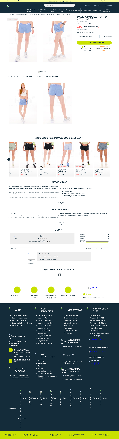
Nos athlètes (94, 330)
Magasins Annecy (44, 338)
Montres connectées (45, 373)
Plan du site (108, 435)
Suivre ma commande (19, 318)
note (18, 248)
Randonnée (42, 363)
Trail (39, 366)
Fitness (40, 368)
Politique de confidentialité (31, 435)
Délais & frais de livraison (73, 379)
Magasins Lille (43, 341)
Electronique (68, 325)
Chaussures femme (71, 318)
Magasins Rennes (44, 330)
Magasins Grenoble (44, 335)
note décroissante (97, 248)
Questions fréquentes (19, 315)
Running (41, 361)
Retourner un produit (19, 320)
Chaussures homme (71, 315)
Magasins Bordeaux (45, 343)
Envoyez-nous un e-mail (22, 361)
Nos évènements (96, 328)
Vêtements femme (21, 14)
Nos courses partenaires (98, 325)
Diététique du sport (70, 330)
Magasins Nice (43, 328)
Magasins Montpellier (45, 323)
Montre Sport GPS (44, 371)
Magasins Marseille (44, 325)
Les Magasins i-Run (45, 315)
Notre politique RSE (97, 318)
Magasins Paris (43, 318)
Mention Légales (12, 435)
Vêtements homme (70, 320)
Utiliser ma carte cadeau (20, 378)
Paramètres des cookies (76, 435)
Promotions (68, 333)
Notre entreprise (95, 315)
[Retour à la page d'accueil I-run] (15, 8)
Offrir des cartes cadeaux (20, 375)
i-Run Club (94, 335)
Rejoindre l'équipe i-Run (98, 320)
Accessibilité (98, 434)
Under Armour (51, 14)
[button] (88, 36)
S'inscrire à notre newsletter (99, 333)
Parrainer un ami (17, 325)
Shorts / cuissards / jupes (37, 14)
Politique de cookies (55, 435)
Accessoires (68, 328)
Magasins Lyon (43, 333)
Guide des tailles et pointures (22, 323)
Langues (13, 408)
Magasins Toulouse (44, 320)
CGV (5, 434)
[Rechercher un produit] (72, 5)
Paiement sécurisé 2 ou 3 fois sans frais (73, 362)
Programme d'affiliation (98, 323)
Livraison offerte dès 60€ (85, 32)
